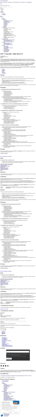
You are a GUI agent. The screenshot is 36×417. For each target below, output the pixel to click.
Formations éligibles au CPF (8, 40)
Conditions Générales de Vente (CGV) (7, 346)
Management (5, 394)
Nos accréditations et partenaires (8, 47)
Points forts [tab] (3, 72)
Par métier (5, 24)
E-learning (5, 26)
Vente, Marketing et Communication (9, 398)
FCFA (2, 11)
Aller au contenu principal (4, 0)
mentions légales (17, 354)
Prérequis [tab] (3, 70)
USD (2, 10)
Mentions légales (4, 344)
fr (5, 13)
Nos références (6, 48)
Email (1, 321)
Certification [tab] (4, 73)
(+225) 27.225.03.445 (16, 2)
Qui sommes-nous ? (5, 338)
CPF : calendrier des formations (8, 20)
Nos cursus (5, 25)
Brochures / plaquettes (7, 43)
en (5, 14)
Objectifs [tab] (3, 69)
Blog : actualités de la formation (8, 44)
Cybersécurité (6, 392)
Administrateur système (3, 165)
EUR (2, 9)
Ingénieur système (2, 281)
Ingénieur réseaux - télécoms (4, 167)
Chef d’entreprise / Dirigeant (4, 169)
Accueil (3, 18)
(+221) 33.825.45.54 (22, 2)
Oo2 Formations (6, 46)
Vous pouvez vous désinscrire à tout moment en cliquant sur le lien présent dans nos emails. (16, 356)
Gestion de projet (6, 395)
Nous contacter (6, 51)
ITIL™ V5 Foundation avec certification (6, 156)
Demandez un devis (3, 315)
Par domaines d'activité (7, 22)
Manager (1, 170)
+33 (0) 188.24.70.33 (4, 2)
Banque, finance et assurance (8, 399)
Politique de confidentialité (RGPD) (7, 345)
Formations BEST (6, 21)
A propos (3, 45)
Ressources (3, 42)
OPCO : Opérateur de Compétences (9, 41)
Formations (3, 19)
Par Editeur (5, 23)
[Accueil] (1, 16)
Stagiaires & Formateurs (5, 343)
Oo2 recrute (3, 341)
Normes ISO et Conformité (7, 393)
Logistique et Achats (7, 396)
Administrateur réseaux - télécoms (5, 166)
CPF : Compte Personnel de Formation (9, 39)
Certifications (4, 391)
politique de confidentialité (10, 354)
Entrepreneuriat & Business (7, 397)
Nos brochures (4, 342)
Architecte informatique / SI (4, 168)
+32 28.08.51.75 (10, 2)
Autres (29, 2)
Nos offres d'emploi (6, 50)
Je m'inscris (9, 358)
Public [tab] (3, 71)
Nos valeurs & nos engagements (6, 340)
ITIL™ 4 (1, 57)
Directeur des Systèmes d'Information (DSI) (6, 164)
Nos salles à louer (6, 49)
